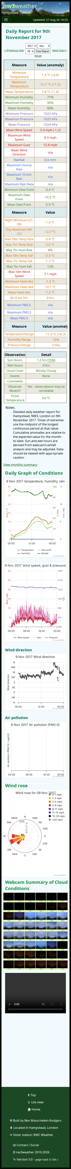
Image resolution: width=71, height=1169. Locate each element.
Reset (38, 56)
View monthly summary (20, 465)
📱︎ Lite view (35, 1102)
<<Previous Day (14, 50)
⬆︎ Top (31, 1095)
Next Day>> (59, 50)
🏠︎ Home (33, 1109)
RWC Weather (43, 1135)
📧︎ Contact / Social (26, 1145)
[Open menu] (6, 20)
